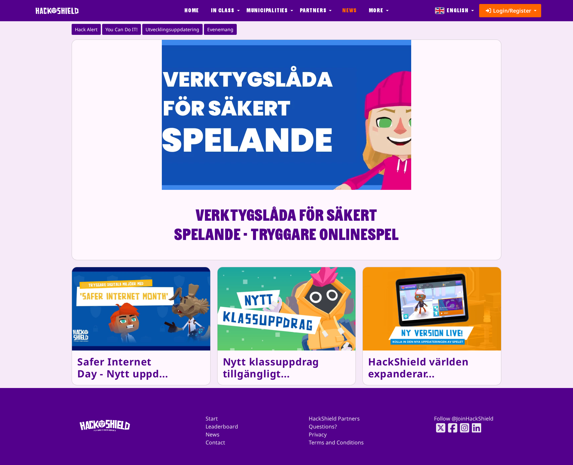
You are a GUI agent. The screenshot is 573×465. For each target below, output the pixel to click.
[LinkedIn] (474, 428)
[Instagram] (462, 428)
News (349, 10)
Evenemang (220, 29)
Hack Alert (86, 29)
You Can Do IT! (121, 29)
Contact (215, 442)
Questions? (323, 426)
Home (191, 10)
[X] (438, 428)
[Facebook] (450, 428)
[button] (224, 10)
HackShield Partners (334, 418)
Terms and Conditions (336, 442)
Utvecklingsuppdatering (172, 29)
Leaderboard (222, 426)
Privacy (318, 434)
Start (212, 418)
